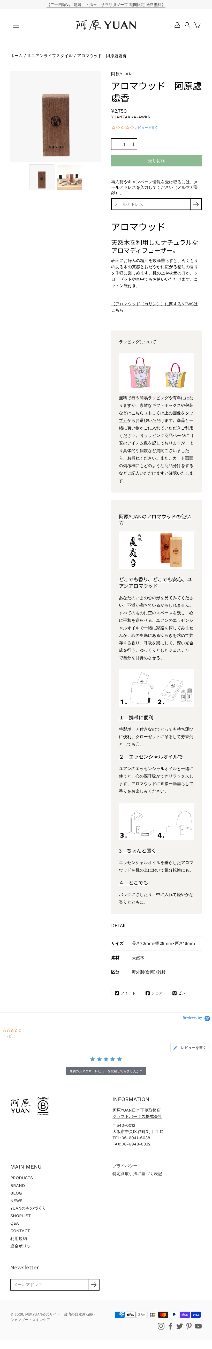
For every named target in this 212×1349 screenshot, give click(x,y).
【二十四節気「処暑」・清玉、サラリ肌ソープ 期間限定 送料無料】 (106, 4)
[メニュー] (16, 25)
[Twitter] (179, 1326)
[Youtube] (198, 1326)
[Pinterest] (189, 1326)
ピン (182, 993)
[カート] (197, 25)
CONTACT (20, 1230)
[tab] (189, 1047)
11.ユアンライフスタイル (50, 55)
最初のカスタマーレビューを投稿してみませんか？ (106, 1071)
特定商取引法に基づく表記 (137, 1173)
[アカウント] (177, 25)
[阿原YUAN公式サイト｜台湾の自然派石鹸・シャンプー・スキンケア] (106, 25)
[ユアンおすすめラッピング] (156, 391)
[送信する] (94, 1285)
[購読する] (196, 204)
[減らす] (115, 144)
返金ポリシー (22, 1246)
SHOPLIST (20, 1215)
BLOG (16, 1193)
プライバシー (124, 1165)
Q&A (14, 1223)
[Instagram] (161, 1326)
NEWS (16, 1200)
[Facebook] (170, 1326)
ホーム (16, 55)
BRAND (17, 1185)
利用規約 (18, 1238)
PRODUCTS (21, 1177)
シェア (157, 993)
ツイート (128, 993)
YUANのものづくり (28, 1208)
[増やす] (133, 144)
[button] (187, 25)
